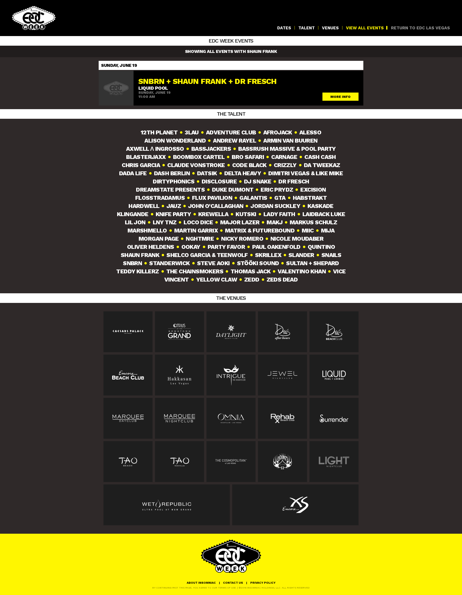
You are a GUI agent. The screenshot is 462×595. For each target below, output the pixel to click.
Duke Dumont (232, 189)
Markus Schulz (313, 222)
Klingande (132, 214)
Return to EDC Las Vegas (420, 28)
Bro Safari (248, 157)
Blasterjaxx (146, 157)
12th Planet (159, 132)
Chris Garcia (141, 165)
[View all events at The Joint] (282, 461)
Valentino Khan (302, 271)
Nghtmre (200, 238)
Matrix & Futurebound (260, 230)
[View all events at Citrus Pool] (179, 331)
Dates (284, 28)
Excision (313, 189)
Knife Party (173, 214)
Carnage (284, 157)
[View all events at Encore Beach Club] (128, 375)
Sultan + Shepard (312, 263)
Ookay (190, 247)
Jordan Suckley (275, 206)
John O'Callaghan (215, 206)
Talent (306, 28)
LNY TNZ (165, 222)
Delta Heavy (242, 173)
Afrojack (277, 132)
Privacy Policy (263, 582)
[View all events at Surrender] (334, 418)
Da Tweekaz (322, 165)
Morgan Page (159, 238)
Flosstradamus (160, 197)
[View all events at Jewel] (282, 375)
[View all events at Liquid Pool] (334, 375)
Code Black (249, 165)
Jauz (174, 206)
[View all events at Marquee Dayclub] (128, 418)
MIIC (308, 230)
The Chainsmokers (194, 271)
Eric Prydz (277, 189)
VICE (339, 271)
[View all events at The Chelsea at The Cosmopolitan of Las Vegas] (231, 461)
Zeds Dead (282, 279)
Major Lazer (239, 222)
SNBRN (132, 263)
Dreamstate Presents (170, 189)
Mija (328, 230)
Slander (301, 255)
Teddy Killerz (137, 271)
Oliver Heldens (150, 247)
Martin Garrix (196, 230)
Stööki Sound (258, 263)
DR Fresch (293, 181)
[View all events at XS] (295, 504)
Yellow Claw (216, 279)
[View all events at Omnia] (231, 418)
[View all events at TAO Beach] (128, 461)
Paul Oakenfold (276, 247)
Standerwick (169, 263)
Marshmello (147, 230)
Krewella (213, 214)
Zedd (251, 279)
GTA (279, 197)
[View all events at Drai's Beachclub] (334, 331)
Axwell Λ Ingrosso (155, 148)
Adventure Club (231, 132)
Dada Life (133, 173)
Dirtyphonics (173, 181)
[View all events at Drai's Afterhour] (282, 331)
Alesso (310, 132)
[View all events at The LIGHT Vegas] (334, 461)
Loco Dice (198, 222)
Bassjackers (211, 148)
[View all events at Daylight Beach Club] (231, 331)
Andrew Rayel (234, 140)
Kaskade (321, 206)
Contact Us (233, 582)
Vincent (176, 279)
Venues (330, 28)
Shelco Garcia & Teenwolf (207, 255)
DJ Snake (257, 181)
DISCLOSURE (219, 181)
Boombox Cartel (199, 157)
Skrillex (268, 255)
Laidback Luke (323, 214)
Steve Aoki (213, 263)
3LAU (192, 132)
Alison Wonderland (175, 140)
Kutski (246, 214)
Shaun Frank (140, 255)
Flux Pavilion (212, 197)
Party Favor (226, 247)
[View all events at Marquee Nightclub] (179, 418)
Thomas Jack (250, 271)
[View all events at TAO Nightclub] (179, 461)
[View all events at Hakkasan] (179, 375)
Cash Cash (320, 157)
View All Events (365, 28)
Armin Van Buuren (290, 140)
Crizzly (285, 165)
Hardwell (143, 206)
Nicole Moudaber (296, 238)
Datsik (207, 173)
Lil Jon (135, 222)
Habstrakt (310, 197)
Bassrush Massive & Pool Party (287, 148)
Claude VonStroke (196, 165)
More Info (340, 97)
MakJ (274, 222)
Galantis (253, 197)
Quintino (321, 247)
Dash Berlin (172, 173)
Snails (331, 255)
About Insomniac (201, 582)
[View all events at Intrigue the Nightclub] (231, 375)
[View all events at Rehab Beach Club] (282, 418)
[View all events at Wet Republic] (166, 504)
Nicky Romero (242, 238)
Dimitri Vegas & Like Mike (305, 173)
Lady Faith (279, 214)
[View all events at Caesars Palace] (128, 331)
